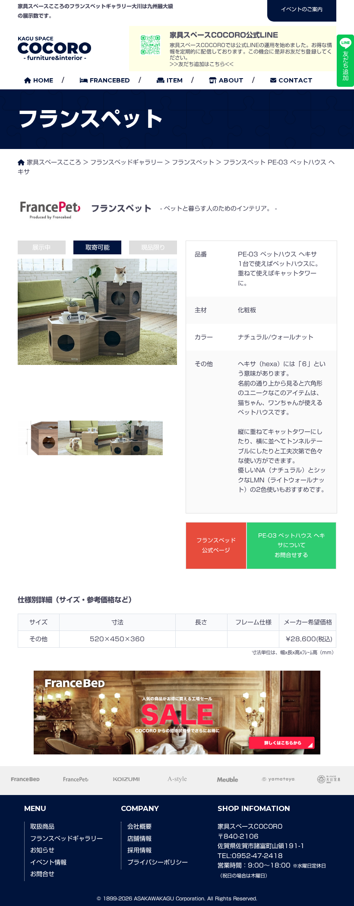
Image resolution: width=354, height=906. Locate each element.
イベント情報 (48, 862)
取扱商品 (42, 827)
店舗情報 (139, 839)
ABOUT (231, 80)
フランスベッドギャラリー (66, 839)
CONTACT (295, 80)
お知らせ (42, 850)
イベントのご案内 (301, 9)
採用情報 (139, 850)
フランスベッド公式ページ (216, 545)
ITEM (175, 80)
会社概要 (139, 827)
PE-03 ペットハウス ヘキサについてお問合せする (291, 545)
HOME (43, 80)
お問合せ (42, 874)
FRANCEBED (110, 80)
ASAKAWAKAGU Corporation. (169, 898)
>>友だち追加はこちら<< (202, 64)
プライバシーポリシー (157, 862)
